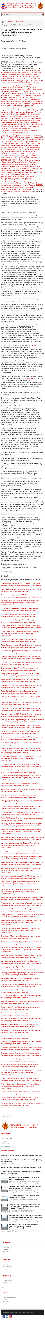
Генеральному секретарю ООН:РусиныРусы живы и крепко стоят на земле (25, 1187)
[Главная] (3, 21)
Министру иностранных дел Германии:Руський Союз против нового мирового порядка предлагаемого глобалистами (20, 603)
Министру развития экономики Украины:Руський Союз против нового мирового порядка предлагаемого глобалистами (20, 845)
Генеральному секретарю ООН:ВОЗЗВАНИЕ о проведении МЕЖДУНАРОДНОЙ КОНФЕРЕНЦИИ (26, 1216)
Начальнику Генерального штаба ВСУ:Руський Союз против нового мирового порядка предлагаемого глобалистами (20, 884)
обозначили (32, 345)
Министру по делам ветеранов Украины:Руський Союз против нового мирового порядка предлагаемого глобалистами (20, 892)
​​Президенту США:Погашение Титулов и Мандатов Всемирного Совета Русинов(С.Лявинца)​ (23, 1226)
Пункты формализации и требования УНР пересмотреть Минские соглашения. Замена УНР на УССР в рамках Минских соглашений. (22, 135)
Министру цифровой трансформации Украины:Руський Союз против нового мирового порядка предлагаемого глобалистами (21, 831)
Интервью (5, 1144)
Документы (5, 1146)
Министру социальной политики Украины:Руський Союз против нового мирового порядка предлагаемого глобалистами (21, 922)
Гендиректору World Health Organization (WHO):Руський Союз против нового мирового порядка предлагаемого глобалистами (21, 778)
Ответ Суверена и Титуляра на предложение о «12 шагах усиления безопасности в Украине (20, 152)
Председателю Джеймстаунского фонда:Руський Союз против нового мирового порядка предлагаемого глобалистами (21, 758)
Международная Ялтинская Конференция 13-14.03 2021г (21, 1155)
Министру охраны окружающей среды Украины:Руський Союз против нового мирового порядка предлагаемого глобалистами (21, 950)
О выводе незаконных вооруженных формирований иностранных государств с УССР (20, 166)
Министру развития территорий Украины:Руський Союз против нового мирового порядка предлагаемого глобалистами (21, 870)
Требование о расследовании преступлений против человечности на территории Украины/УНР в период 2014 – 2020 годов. (20, 108)
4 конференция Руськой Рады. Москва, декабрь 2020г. (21, 1167)
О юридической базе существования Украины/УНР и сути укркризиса (22, 112)
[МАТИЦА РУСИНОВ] (22, 5)
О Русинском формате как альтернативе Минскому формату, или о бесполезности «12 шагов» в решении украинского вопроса (20, 147)
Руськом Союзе (27, 378)
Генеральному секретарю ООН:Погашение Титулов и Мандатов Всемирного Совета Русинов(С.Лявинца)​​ (24, 1206)
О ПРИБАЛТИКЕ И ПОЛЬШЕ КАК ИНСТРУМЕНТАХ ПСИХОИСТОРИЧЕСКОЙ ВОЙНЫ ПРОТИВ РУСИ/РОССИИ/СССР (20, 131)
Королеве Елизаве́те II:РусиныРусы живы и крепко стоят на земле (25, 1196)
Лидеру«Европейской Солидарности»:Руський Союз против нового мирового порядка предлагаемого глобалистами (20, 1086)
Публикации (6, 1141)
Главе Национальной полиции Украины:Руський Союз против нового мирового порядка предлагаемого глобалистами (20, 930)
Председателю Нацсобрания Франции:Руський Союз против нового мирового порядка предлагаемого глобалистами (20, 633)
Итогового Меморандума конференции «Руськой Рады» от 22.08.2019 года (22, 185)
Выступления (6, 1138)
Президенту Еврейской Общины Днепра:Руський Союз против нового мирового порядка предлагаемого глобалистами (21, 1072)
